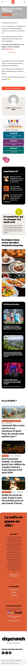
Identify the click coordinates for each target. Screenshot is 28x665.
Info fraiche (5, 456)
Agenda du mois (6, 492)
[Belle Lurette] (13, 285)
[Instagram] (3, 652)
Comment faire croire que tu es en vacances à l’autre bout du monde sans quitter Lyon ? (13, 431)
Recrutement (14, 595)
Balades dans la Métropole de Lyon (11, 421)
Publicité (14, 592)
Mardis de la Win (7, 14)
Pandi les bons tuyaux (14, 620)
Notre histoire (13, 574)
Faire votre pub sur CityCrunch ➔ (12, 386)
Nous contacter (14, 589)
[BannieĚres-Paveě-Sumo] (13, 136)
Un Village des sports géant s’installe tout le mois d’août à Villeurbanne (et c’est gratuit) (13, 328)
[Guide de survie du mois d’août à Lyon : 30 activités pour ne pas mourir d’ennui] (13, 483)
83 (3, 16)
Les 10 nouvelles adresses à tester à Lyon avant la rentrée (16, 188)
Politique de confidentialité (15, 660)
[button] (2, 2)
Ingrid (13, 109)
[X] (6, 652)
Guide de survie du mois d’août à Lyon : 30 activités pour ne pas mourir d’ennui (12, 499)
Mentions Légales (5, 660)
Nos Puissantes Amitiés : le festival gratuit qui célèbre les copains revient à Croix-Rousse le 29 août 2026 (13, 466)
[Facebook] (10, 652)
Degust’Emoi (9, 49)
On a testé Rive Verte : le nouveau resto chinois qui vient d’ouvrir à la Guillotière (13, 198)
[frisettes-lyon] (13, 260)
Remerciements (14, 576)
